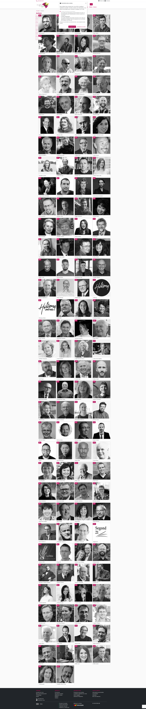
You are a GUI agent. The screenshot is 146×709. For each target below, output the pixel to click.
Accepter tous (72, 26)
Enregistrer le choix (81, 26)
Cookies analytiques (65, 16)
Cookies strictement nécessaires (68, 11)
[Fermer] (86, 3)
